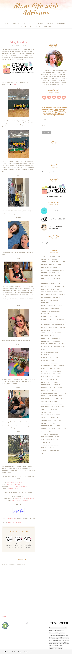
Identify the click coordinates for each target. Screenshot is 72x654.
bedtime (44, 264)
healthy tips (46, 319)
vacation (57, 426)
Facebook (22, 498)
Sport (62, 398)
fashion (61, 294)
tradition (56, 420)
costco (44, 281)
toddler (54, 417)
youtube (44, 453)
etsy (49, 292)
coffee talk (55, 278)
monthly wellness (49, 363)
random (44, 387)
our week (53, 379)
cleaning (45, 278)
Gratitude (45, 311)
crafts (51, 281)
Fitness (44, 300)
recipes (52, 387)
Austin (63, 262)
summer (58, 404)
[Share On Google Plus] (33, 518)
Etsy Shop (26, 500)
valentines (45, 428)
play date (45, 382)
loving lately (47, 344)
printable (56, 385)
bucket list (46, 273)
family (49, 294)
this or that (46, 412)
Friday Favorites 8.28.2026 (54, 196)
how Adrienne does (49, 327)
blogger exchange (57, 267)
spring (44, 401)
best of (52, 264)
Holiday (56, 322)
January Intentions (55, 211)
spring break (53, 401)
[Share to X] (27, 518)
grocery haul (56, 311)
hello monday (59, 319)
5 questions (46, 256)
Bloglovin (16, 498)
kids (59, 333)
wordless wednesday (50, 450)
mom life (45, 349)
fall (43, 294)
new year (52, 371)
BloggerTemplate (28, 651)
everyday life (57, 292)
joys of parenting (48, 333)
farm (55, 294)
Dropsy (20, 286)
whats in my (46, 448)
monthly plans (47, 360)
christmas (55, 275)
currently (45, 284)
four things (46, 303)
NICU (59, 371)
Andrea (14, 84)
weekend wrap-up (59, 428)
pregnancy (55, 382)
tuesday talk (46, 426)
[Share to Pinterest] (30, 518)
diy (62, 286)
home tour (45, 325)
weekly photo (47, 431)
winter (55, 448)
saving (63, 393)
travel (54, 423)
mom (63, 346)
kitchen (44, 335)
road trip (45, 390)
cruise (58, 281)
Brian (62, 270)
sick (56, 398)
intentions (45, 330)
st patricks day (47, 404)
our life (44, 379)
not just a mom (55, 374)
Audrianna (55, 262)
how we (61, 327)
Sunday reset (59, 407)
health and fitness (49, 316)
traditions (45, 423)
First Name (45, 126)
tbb (42, 409)
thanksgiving (51, 409)
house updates (58, 325)
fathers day (46, 297)
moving (57, 368)
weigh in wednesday (49, 434)
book (43, 270)
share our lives (55, 396)
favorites (56, 297)
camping (55, 273)
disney (57, 286)
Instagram (31, 498)
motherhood (46, 366)
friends (60, 305)
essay (43, 292)
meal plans (59, 344)
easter (56, 289)
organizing (45, 376)
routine (54, 390)
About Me (56, 256)
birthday (45, 267)
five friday (53, 300)
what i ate (45, 439)
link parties (46, 341)
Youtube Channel (15, 500)
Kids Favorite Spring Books (14, 482)
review (59, 387)
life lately (55, 338)
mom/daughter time (49, 352)
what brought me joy (50, 437)
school (44, 396)
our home (56, 376)
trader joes (46, 420)
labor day (53, 335)
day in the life (47, 286)
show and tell (47, 398)
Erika (7, 84)
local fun (57, 341)
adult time (45, 259)
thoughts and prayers (50, 415)
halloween (46, 314)
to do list (45, 417)
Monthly (45, 355)
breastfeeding (53, 270)
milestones (55, 346)
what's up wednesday (50, 445)
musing (44, 371)
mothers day (58, 366)
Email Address (46, 120)
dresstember (46, 289)
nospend (44, 374)
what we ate (46, 442)
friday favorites (14, 522)
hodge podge (46, 322)
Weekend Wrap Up (13, 488)
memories (45, 346)
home (63, 322)
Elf (61, 289)
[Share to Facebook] (23, 518)
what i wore (56, 439)
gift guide (45, 308)
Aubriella (45, 262)
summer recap (47, 407)
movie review (47, 368)
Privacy (4, 616)
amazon (55, 259)
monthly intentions (49, 357)
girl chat (55, 308)
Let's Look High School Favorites (18, 486)
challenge (45, 275)
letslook (45, 338)
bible (59, 264)
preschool (45, 385)
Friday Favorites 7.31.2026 (57, 219)
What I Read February (13, 484)
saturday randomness (50, 393)
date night (55, 284)
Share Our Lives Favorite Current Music (56, 227)
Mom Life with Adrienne (36, 9)
